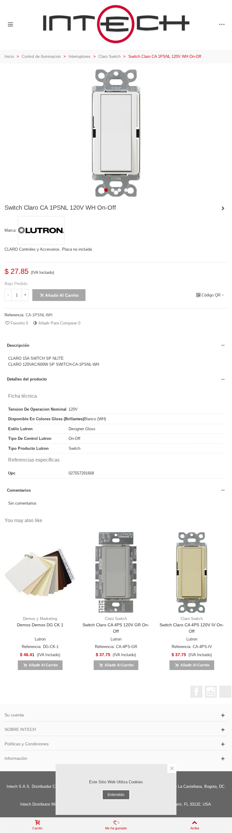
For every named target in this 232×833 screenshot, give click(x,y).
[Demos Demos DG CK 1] (40, 572)
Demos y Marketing (40, 618)
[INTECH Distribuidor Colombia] (116, 24)
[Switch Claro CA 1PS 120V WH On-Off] (222, 208)
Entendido (116, 795)
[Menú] (10, 24)
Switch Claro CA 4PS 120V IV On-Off (192, 628)
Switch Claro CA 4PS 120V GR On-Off (115, 628)
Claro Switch (116, 618)
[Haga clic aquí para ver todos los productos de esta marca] (41, 230)
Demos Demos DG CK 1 (40, 624)
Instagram (211, 692)
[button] (106, 190)
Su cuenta (14, 714)
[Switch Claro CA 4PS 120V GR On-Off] (115, 572)
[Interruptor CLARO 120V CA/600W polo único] (116, 193)
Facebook (196, 692)
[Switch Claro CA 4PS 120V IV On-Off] (191, 572)
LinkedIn (225, 692)
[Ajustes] (221, 24)
